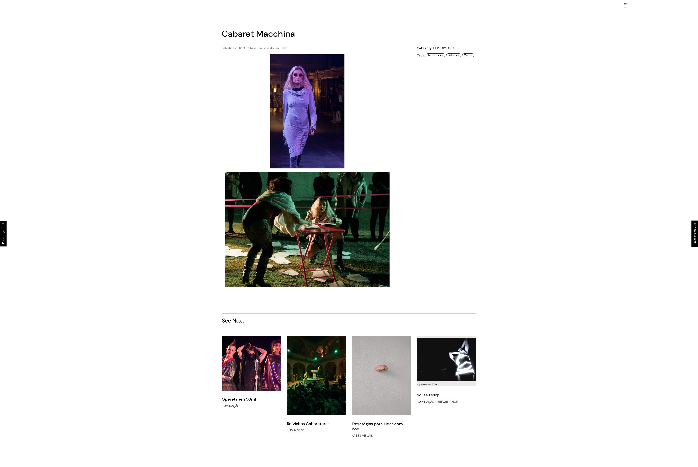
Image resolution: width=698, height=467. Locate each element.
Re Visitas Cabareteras (308, 423)
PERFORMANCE (444, 48)
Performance (435, 55)
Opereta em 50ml (239, 399)
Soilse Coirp (428, 395)
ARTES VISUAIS (362, 436)
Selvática (453, 55)
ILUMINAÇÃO (230, 406)
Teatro (468, 55)
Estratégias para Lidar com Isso (377, 426)
